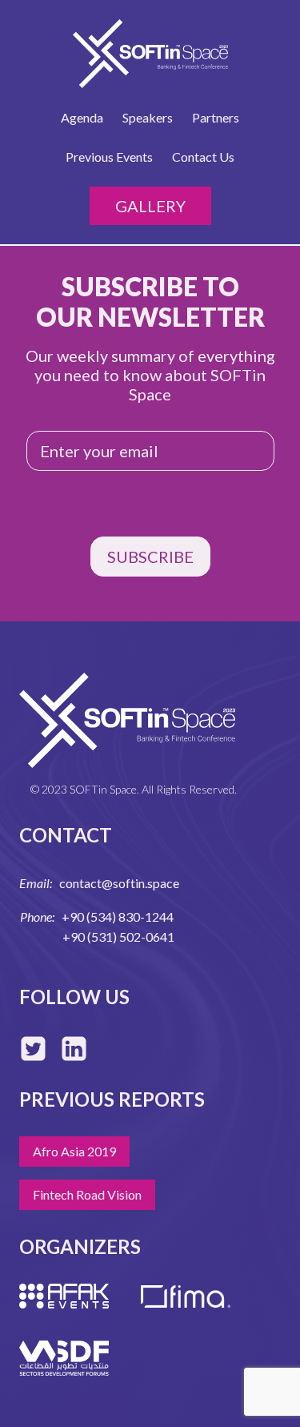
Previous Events (109, 156)
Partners (215, 117)
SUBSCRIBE (150, 556)
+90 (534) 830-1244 (118, 916)
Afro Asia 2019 (74, 1151)
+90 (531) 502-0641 (118, 936)
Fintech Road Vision (87, 1194)
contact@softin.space (119, 882)
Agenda (82, 117)
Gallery (150, 205)
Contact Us (203, 156)
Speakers (147, 117)
